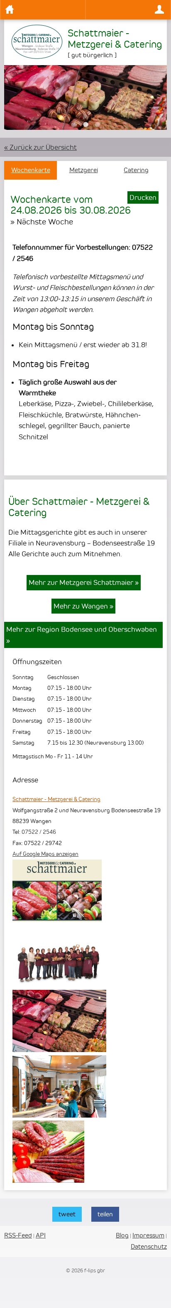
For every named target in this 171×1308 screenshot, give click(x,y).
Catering (136, 170)
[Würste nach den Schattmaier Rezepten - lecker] (48, 1180)
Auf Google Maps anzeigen (45, 853)
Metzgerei (83, 170)
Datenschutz (149, 1246)
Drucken (142, 197)
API (41, 1235)
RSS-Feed (18, 1235)
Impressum (148, 1235)
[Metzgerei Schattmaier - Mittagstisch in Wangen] (59, 1115)
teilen (105, 1214)
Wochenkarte (30, 170)
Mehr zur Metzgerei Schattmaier (84, 582)
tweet (67, 1214)
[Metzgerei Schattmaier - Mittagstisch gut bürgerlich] (59, 1049)
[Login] (128, 9)
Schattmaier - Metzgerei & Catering (56, 799)
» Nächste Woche (41, 221)
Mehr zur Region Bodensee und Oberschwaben (81, 634)
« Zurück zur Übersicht (40, 147)
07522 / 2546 (39, 831)
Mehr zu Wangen (83, 606)
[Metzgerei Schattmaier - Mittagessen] (59, 984)
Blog (122, 1235)
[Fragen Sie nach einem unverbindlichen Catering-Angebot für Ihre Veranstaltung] (57, 919)
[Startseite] (43, 9)
